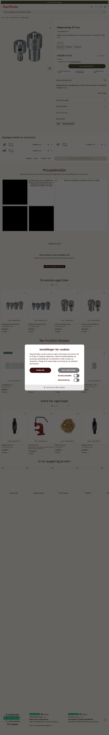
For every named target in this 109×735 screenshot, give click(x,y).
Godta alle (40, 370)
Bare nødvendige (69, 370)
